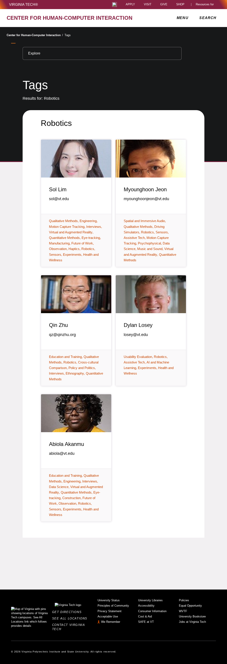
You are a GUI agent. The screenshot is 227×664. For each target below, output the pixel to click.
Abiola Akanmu (66, 444)
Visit (147, 4)
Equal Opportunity (190, 605)
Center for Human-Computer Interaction (35, 35)
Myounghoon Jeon (145, 189)
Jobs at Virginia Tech (192, 621)
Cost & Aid (145, 616)
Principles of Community (113, 605)
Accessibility (146, 605)
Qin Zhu (58, 325)
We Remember (110, 621)
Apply (130, 4)
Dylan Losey (138, 325)
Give (163, 4)
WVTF (183, 611)
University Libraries (150, 600)
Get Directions (68, 612)
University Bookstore (192, 616)
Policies (184, 600)
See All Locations (71, 618)
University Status (109, 600)
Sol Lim (58, 189)
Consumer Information (152, 611)
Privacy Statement (109, 611)
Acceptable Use (108, 616)
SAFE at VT (146, 621)
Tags (68, 35)
